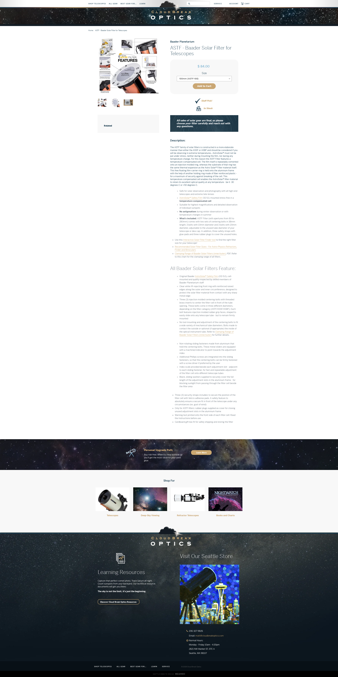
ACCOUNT (233, 4)
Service (218, 4)
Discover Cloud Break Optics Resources (118, 602)
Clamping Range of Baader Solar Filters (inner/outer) (200, 253)
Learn (142, 4)
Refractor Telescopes (188, 515)
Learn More (201, 452)
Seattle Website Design (163, 674)
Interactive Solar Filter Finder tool (199, 239)
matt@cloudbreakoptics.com (210, 635)
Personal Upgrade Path (158, 450)
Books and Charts (225, 515)
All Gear (113, 4)
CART (247, 4)
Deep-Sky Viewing (150, 515)
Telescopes (112, 515)
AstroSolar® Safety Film (190, 197)
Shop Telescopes (97, 4)
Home (90, 30)
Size (204, 73)
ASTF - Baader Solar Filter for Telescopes (111, 30)
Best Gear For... (129, 4)
